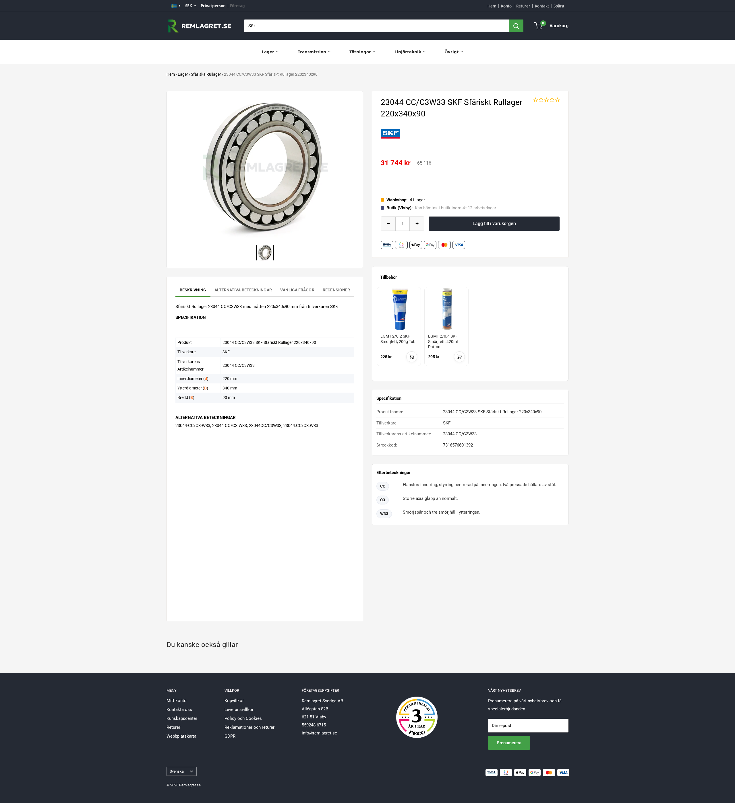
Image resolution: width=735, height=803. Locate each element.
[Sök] (516, 26)
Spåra (559, 6)
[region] (470, 331)
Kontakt (542, 6)
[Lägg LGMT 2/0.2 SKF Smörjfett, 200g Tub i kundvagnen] (411, 356)
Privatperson (213, 5)
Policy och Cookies (243, 718)
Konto (506, 6)
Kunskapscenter (182, 718)
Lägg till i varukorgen (494, 223)
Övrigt (451, 51)
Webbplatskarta (181, 736)
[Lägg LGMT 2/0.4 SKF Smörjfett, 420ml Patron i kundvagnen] (459, 356)
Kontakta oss (179, 709)
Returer (523, 6)
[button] (546, 99)
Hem (492, 6)
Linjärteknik (407, 51)
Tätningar (360, 51)
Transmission (312, 51)
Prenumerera (509, 742)
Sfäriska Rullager (206, 74)
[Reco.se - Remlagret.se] (417, 711)
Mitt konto (177, 700)
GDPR (230, 736)
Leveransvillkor (239, 709)
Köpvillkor (234, 700)
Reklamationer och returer (249, 727)
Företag (237, 5)
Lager (268, 51)
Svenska (177, 771)
